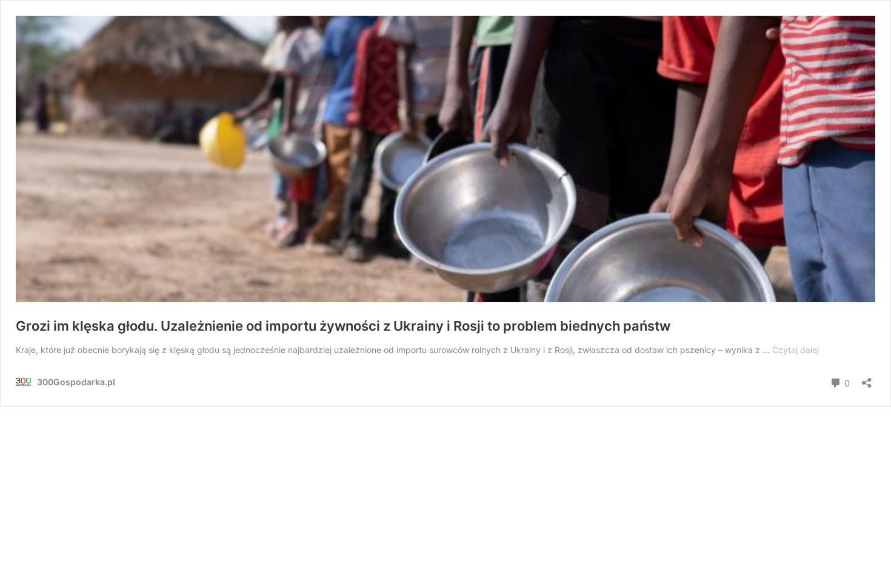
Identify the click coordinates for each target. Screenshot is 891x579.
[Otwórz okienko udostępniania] (866, 378)
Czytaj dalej (795, 350)
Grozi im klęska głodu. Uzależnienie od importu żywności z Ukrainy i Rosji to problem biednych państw (343, 326)
